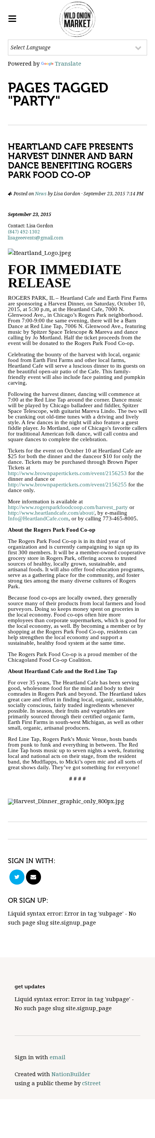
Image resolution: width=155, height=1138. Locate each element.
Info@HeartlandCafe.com (38, 518)
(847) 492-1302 (24, 232)
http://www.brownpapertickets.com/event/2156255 (67, 485)
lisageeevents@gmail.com (35, 238)
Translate (68, 63)
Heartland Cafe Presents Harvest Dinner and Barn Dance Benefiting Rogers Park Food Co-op (70, 160)
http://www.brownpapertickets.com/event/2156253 (67, 473)
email (57, 1057)
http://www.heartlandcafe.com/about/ (51, 513)
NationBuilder (71, 1074)
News (41, 193)
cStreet (91, 1083)
